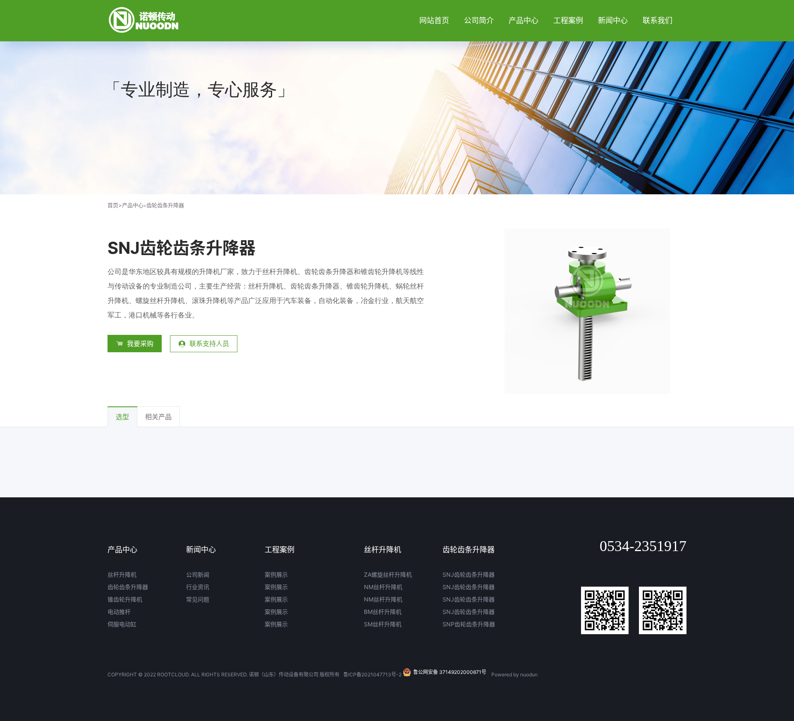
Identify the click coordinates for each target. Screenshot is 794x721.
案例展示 (276, 574)
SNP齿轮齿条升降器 (468, 624)
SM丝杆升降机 (383, 624)
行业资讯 (197, 586)
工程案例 (568, 20)
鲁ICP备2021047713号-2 (372, 674)
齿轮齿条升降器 (165, 205)
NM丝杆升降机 (383, 586)
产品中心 (523, 20)
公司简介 (479, 20)
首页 (115, 205)
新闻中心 (613, 20)
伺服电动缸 (122, 624)
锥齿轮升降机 (125, 599)
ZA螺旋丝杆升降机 (388, 574)
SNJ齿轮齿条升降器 (468, 574)
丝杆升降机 (122, 574)
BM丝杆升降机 (383, 611)
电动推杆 (119, 611)
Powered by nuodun (514, 674)
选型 (122, 417)
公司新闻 (197, 574)
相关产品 (158, 417)
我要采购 (140, 343)
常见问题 (197, 599)
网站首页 (434, 20)
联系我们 (657, 20)
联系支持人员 (209, 343)
